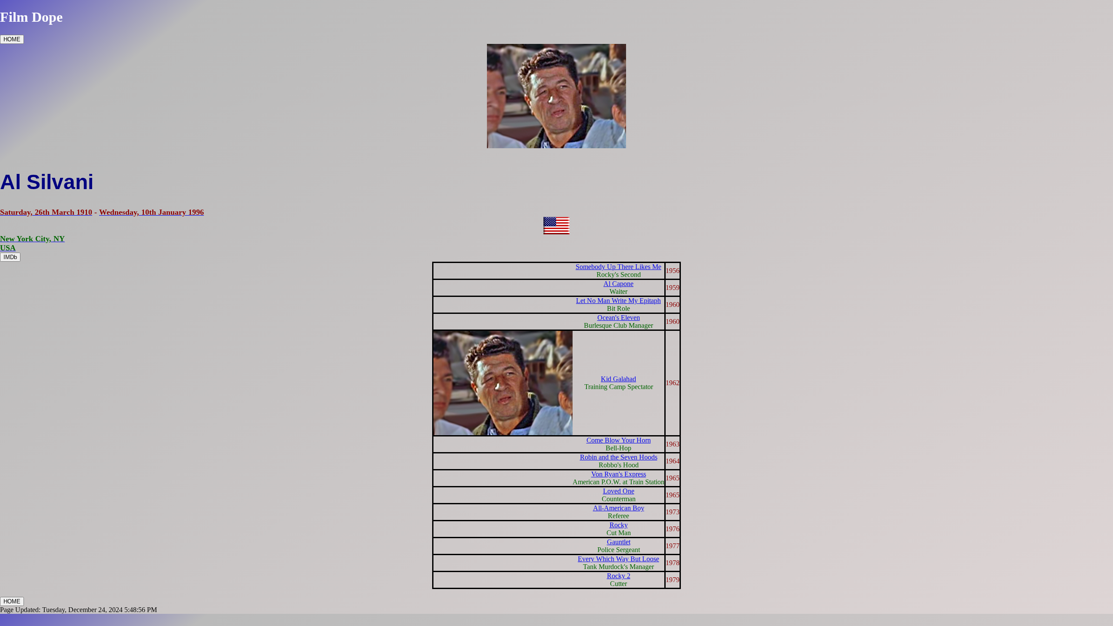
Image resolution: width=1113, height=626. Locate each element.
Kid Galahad (618, 379)
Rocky (619, 525)
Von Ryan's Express (618, 474)
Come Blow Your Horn (618, 440)
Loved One (618, 491)
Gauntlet (618, 542)
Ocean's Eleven (618, 317)
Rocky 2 (618, 575)
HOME (11, 39)
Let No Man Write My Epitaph (618, 300)
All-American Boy (618, 508)
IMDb (10, 257)
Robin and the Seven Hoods (618, 457)
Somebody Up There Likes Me (618, 266)
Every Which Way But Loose (618, 559)
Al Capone (618, 283)
